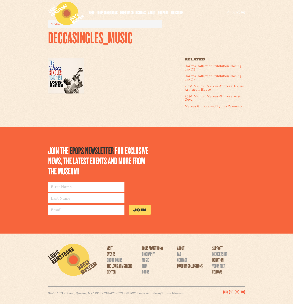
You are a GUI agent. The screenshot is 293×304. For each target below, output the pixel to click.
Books (145, 272)
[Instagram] (238, 12)
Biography (148, 254)
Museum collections (133, 12)
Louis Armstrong (107, 12)
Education (177, 12)
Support (163, 12)
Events (111, 254)
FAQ (179, 254)
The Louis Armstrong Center (119, 269)
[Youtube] (243, 12)
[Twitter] (233, 12)
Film (144, 266)
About (151, 12)
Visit (91, 12)
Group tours (114, 260)
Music (145, 260)
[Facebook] (228, 12)
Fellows (217, 272)
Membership (219, 254)
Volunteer (218, 266)
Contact (182, 260)
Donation (218, 260)
